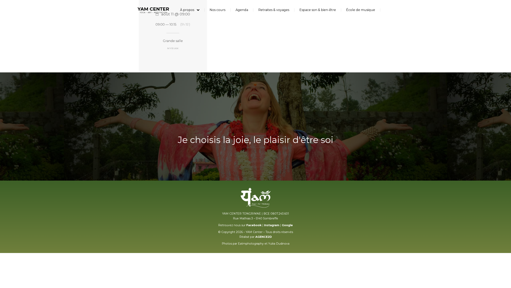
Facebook (253, 225)
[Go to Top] (505, 282)
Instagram (271, 225)
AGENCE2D (263, 237)
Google (287, 225)
